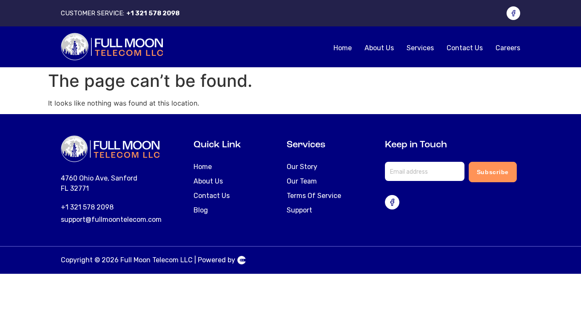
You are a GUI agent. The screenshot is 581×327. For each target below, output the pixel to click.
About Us (379, 48)
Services (420, 48)
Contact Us (465, 48)
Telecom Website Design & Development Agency (241, 260)
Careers (508, 48)
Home (342, 48)
